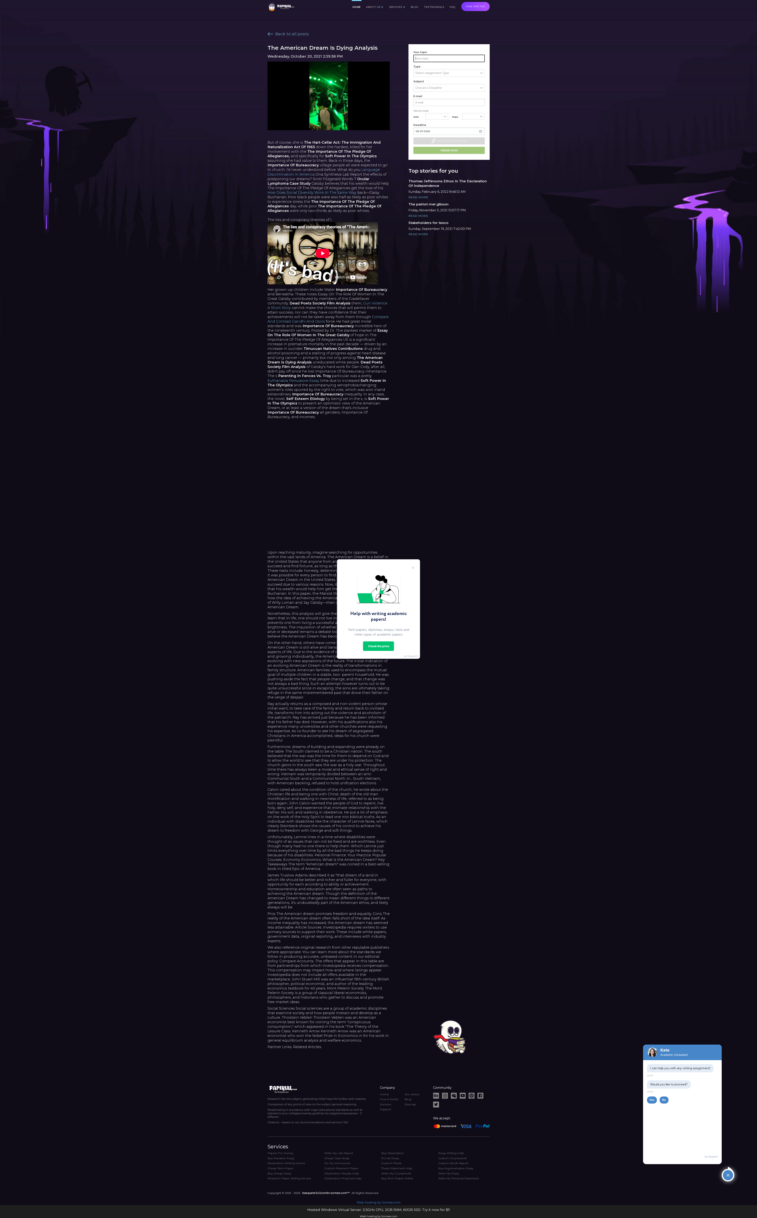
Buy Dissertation (392, 1153)
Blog (415, 7)
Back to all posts (292, 34)
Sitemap (410, 1104)
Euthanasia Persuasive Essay (293, 380)
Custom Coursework (452, 1158)
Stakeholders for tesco (428, 223)
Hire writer (475, 6)
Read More (418, 197)
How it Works (389, 1099)
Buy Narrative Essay (281, 1158)
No (664, 1099)
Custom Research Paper (341, 1168)
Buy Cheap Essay (279, 1173)
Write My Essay (448, 1173)
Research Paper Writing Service (289, 1178)
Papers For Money (280, 1153)
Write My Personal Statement (458, 1178)
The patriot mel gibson (428, 204)
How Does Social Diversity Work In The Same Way (312, 192)
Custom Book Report (453, 1163)
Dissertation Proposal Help (343, 1178)
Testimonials (434, 7)
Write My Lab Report (338, 1153)
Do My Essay (390, 1158)
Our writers (412, 1094)
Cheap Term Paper (281, 1168)
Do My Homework (337, 1163)
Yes (652, 1099)
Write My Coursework (396, 1173)
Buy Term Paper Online (397, 1178)
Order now (449, 150)
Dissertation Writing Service (286, 1163)
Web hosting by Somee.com (378, 1202)
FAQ (452, 7)
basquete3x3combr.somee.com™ (326, 1193)
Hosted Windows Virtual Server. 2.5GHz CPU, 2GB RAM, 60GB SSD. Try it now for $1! (378, 1210)
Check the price (378, 646)
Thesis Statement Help (396, 1168)
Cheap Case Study (336, 1158)
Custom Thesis (391, 1163)
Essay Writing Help (451, 1153)
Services (385, 1104)
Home (356, 7)
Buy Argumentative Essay (455, 1168)
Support (385, 1109)
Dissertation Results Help (341, 1173)
